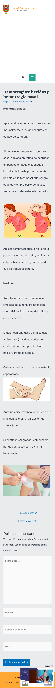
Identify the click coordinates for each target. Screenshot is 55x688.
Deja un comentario (13, 101)
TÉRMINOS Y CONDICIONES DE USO (17, 682)
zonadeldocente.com (23, 8)
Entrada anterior (28, 512)
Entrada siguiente (27, 521)
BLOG (29, 101)
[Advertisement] (27, 45)
